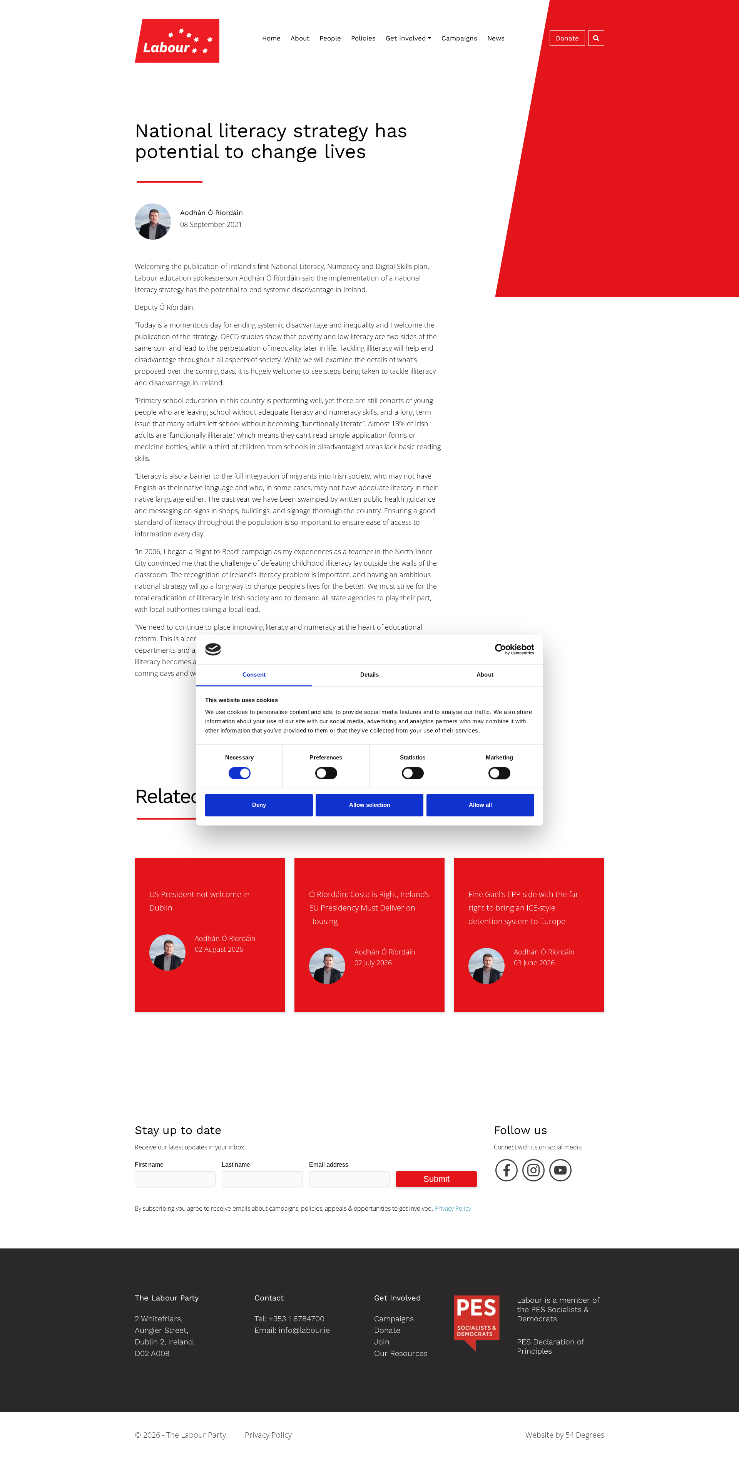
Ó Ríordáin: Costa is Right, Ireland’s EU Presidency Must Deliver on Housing (369, 907)
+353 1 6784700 (296, 1318)
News (496, 38)
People (330, 38)
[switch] (326, 773)
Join (382, 1341)
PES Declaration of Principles (550, 1346)
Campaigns (459, 38)
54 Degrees (584, 1435)
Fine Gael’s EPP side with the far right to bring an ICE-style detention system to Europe (523, 907)
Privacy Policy (453, 1208)
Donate (567, 38)
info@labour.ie (304, 1330)
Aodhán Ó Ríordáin (211, 212)
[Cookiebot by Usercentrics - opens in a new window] (500, 649)
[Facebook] (506, 1172)
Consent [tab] (254, 675)
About (300, 38)
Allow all (480, 805)
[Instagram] (533, 1172)
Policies (363, 38)
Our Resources (401, 1353)
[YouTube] (560, 1172)
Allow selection (369, 805)
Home (271, 38)
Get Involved (406, 38)
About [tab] (485, 675)
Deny (259, 805)
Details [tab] (369, 675)
